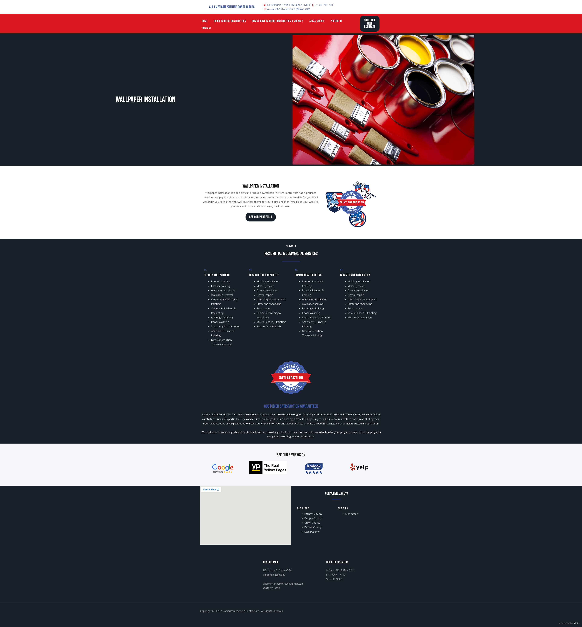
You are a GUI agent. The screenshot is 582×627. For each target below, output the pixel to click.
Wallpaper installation (223, 290)
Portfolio (336, 21)
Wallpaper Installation (314, 299)
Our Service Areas (336, 493)
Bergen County (313, 518)
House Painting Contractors (230, 21)
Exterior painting (220, 286)
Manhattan (351, 513)
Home (205, 21)
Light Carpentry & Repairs (271, 299)
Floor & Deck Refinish (269, 326)
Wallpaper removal (222, 295)
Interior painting (220, 281)
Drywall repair (265, 295)
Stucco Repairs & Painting (225, 326)
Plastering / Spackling (269, 304)
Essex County (311, 531)
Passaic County (312, 527)
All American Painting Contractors (232, 7)
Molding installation (268, 281)
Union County (312, 522)
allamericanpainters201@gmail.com (283, 583)
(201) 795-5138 (271, 588)
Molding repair (265, 286)
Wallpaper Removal (313, 304)
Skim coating (264, 308)
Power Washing (220, 322)
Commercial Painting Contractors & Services (277, 21)
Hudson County (314, 513)
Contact (206, 28)
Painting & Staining (222, 317)
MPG (576, 623)
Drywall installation (267, 290)
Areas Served (316, 21)
